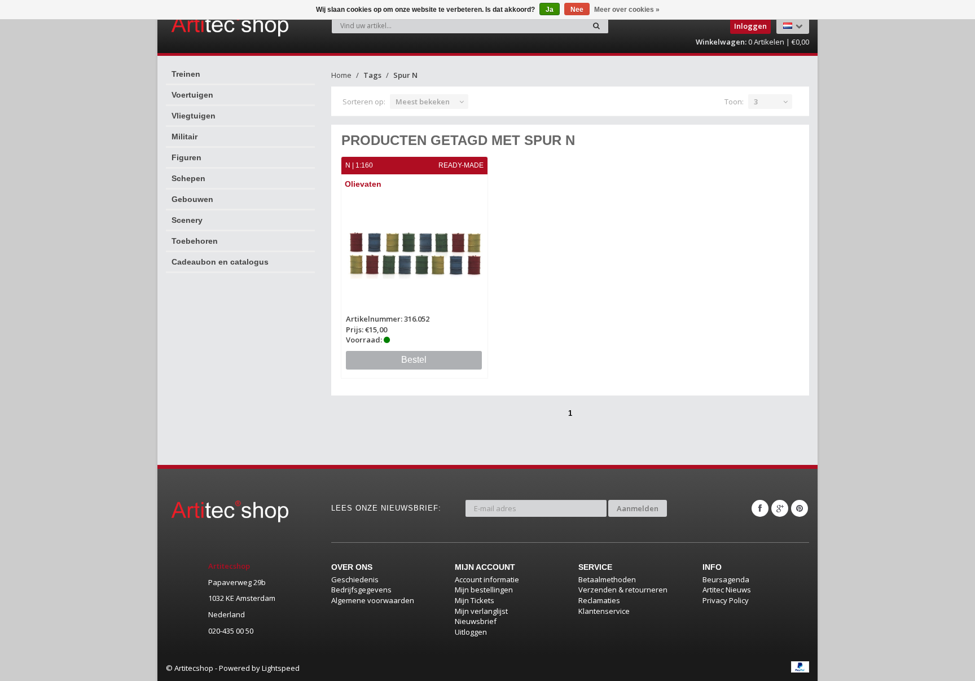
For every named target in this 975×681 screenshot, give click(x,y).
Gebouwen (192, 199)
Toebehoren (195, 240)
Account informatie (487, 579)
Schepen (188, 178)
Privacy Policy (725, 600)
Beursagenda (725, 579)
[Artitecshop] (206, 24)
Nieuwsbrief (476, 621)
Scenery (187, 220)
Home (341, 75)
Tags (372, 75)
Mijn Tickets (474, 600)
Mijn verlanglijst (481, 611)
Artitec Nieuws (726, 590)
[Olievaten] (414, 253)
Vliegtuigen (194, 115)
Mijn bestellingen (484, 590)
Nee (576, 10)
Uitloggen (471, 632)
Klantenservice (604, 611)
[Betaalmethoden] (800, 667)
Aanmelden (637, 508)
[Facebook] (760, 508)
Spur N (405, 75)
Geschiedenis (355, 579)
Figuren (186, 157)
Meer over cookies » (627, 10)
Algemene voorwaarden (372, 600)
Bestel (414, 359)
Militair (184, 136)
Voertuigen (192, 94)
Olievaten (363, 183)
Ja (550, 10)
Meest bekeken (423, 101)
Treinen (186, 73)
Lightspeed (281, 668)
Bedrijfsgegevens (361, 590)
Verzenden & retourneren (622, 590)
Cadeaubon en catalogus (220, 261)
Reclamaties (599, 600)
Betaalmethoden (607, 579)
